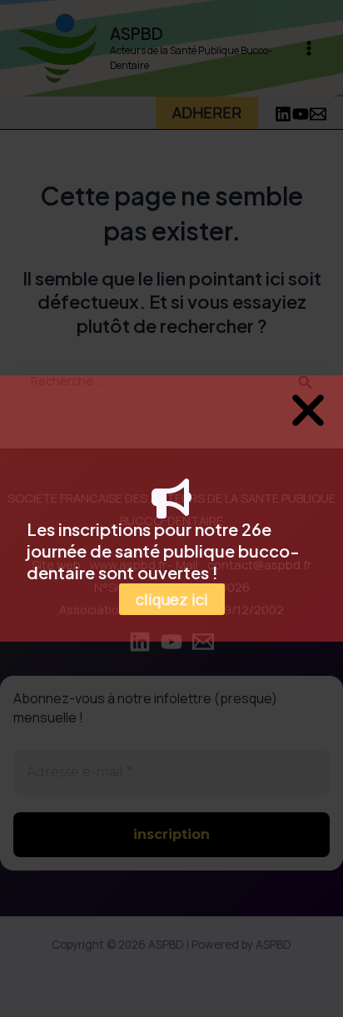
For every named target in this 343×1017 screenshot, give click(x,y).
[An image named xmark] (308, 410)
